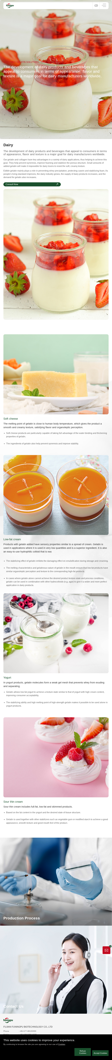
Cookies (61, 1044)
